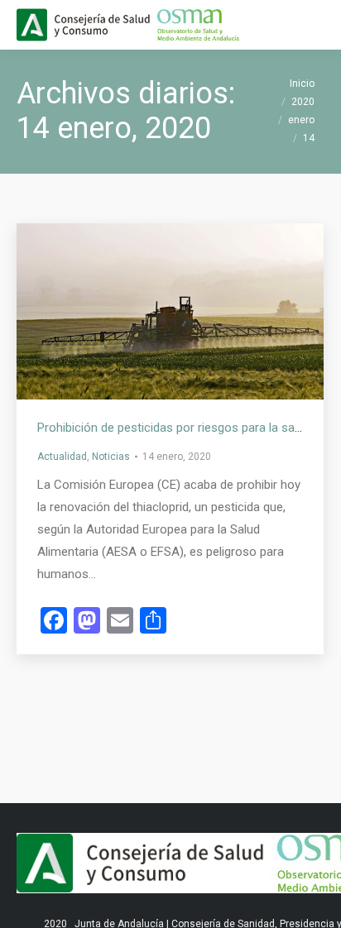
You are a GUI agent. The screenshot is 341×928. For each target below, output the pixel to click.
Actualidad (62, 456)
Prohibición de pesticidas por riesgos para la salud (173, 427)
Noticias (111, 456)
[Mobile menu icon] (314, 25)
